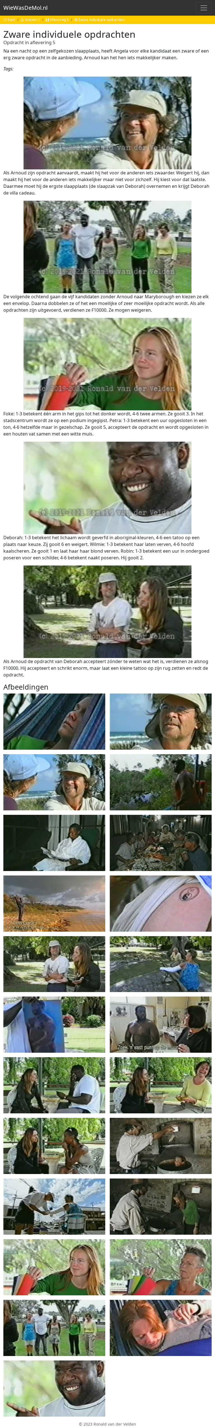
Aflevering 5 (59, 19)
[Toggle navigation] (204, 7)
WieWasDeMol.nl (25, 7)
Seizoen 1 (32, 19)
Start (11, 19)
